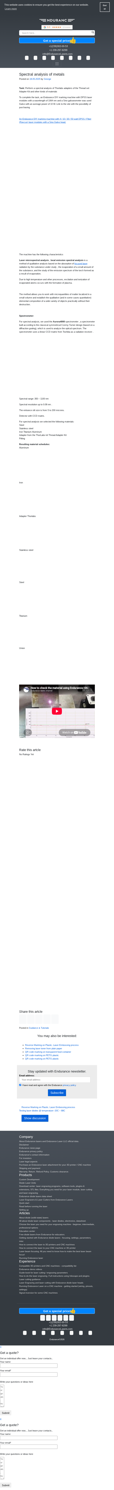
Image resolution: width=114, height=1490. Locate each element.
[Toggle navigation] (57, 64)
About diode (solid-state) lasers (33, 1217)
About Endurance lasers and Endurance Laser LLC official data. (49, 1141)
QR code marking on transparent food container (48, 1052)
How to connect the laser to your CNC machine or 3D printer (47, 1248)
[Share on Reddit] (47, 1019)
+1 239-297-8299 (58, 50)
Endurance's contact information (34, 1155)
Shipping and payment (29, 1168)
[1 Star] (57, 784)
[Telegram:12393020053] (70, 58)
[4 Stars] (57, 934)
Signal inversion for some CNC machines (38, 1293)
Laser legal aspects (28, 1161)
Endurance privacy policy (31, 1151)
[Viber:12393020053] (61, 58)
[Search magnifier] (92, 32)
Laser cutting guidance (30, 1279)
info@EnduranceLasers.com (57, 54)
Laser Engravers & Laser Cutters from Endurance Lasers (46, 1200)
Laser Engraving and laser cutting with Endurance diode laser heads (51, 1283)
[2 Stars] (57, 834)
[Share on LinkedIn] (39, 1019)
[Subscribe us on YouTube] (48, 1318)
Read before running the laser (33, 1206)
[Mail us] (88, 58)
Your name (5, 1362)
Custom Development (29, 1179)
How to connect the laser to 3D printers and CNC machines (47, 1244)
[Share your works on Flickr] (65, 1318)
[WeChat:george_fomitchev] (79, 58)
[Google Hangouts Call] (35, 58)
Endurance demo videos (30, 1269)
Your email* (5, 1370)
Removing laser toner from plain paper (43, 1048)
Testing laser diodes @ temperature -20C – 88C (42, 1110)
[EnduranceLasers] (57, 23)
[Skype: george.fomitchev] (44, 58)
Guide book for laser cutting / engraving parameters (43, 1272)
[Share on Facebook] (23, 1019)
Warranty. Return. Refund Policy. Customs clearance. (44, 1171)
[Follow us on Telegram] (71, 1318)
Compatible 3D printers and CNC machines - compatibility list (47, 1266)
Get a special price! (59, 40)
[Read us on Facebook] (54, 1318)
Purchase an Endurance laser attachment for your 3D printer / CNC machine (55, 1165)
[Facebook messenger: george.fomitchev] (53, 58)
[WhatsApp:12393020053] (26, 58)
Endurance (54, 1339)
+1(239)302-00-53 (58, 46)
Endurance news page (29, 1148)
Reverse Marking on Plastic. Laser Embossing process (52, 1045)
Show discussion (35, 1118)
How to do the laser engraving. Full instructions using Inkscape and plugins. (54, 1276)
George (47, 79)
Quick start (24, 1203)
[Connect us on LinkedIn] (60, 1318)
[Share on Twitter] (31, 1019)
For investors (25, 1158)
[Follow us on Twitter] (42, 1318)
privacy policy (69, 1085)
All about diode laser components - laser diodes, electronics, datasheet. (52, 1221)
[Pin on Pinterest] (55, 1019)
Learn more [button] (11, 9)
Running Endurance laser (31, 1258)
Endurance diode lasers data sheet (35, 1196)
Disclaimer (24, 1145)
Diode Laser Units (27, 1183)
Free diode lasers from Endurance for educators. (42, 1234)
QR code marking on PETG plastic (42, 1055)
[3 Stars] (57, 884)
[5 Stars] (57, 985)
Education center (27, 1231)
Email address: (27, 1075)
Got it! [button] (105, 7)
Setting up (24, 1210)
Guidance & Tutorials (39, 1028)
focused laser (80, 263)
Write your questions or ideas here (16, 1382)
